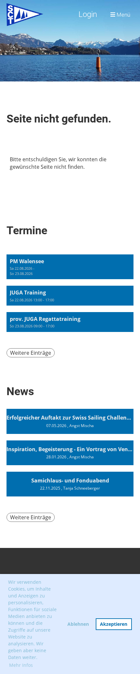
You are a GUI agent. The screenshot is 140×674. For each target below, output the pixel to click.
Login (87, 14)
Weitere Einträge (30, 352)
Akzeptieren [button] (113, 624)
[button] (70, 266)
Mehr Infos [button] (21, 665)
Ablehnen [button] (78, 624)
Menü (122, 14)
